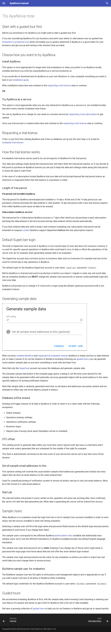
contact (26, 230)
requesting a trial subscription (83, 114)
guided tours (83, 359)
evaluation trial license (12, 142)
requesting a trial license (59, 85)
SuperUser (24, 368)
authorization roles (63, 535)
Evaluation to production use (15, 42)
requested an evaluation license (53, 355)
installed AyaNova (24, 355)
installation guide (21, 80)
